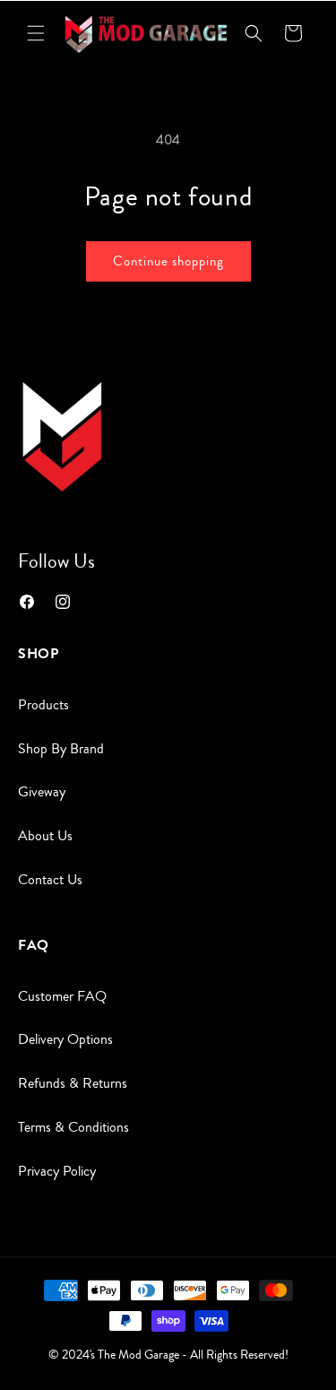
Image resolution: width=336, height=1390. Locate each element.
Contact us (50, 880)
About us (45, 836)
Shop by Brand (61, 749)
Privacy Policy (57, 1171)
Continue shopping (168, 261)
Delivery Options (65, 1039)
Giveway (41, 792)
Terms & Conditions (73, 1127)
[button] (36, 33)
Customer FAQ (62, 996)
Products (43, 705)
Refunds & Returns (72, 1083)
